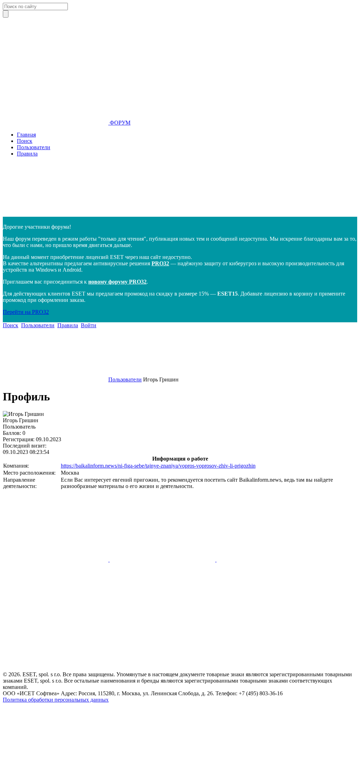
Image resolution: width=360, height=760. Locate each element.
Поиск (24, 141)
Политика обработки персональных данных (56, 700)
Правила (27, 154)
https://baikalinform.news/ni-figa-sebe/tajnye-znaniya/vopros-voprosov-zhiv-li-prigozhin (158, 466)
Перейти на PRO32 (26, 312)
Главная (26, 135)
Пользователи (33, 147)
